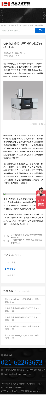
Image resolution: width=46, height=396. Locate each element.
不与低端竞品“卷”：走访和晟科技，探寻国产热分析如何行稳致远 (23, 299)
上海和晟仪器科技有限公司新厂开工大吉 (22, 308)
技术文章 (15, 25)
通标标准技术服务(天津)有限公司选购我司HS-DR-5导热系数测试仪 (23, 335)
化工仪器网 (24, 391)
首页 (6, 25)
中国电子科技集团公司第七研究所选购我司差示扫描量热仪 (23, 326)
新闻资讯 (11, 262)
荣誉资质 (11, 275)
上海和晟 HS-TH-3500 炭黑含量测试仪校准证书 (26, 241)
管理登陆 (5, 391)
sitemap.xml (35, 391)
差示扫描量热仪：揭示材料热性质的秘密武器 (26, 236)
